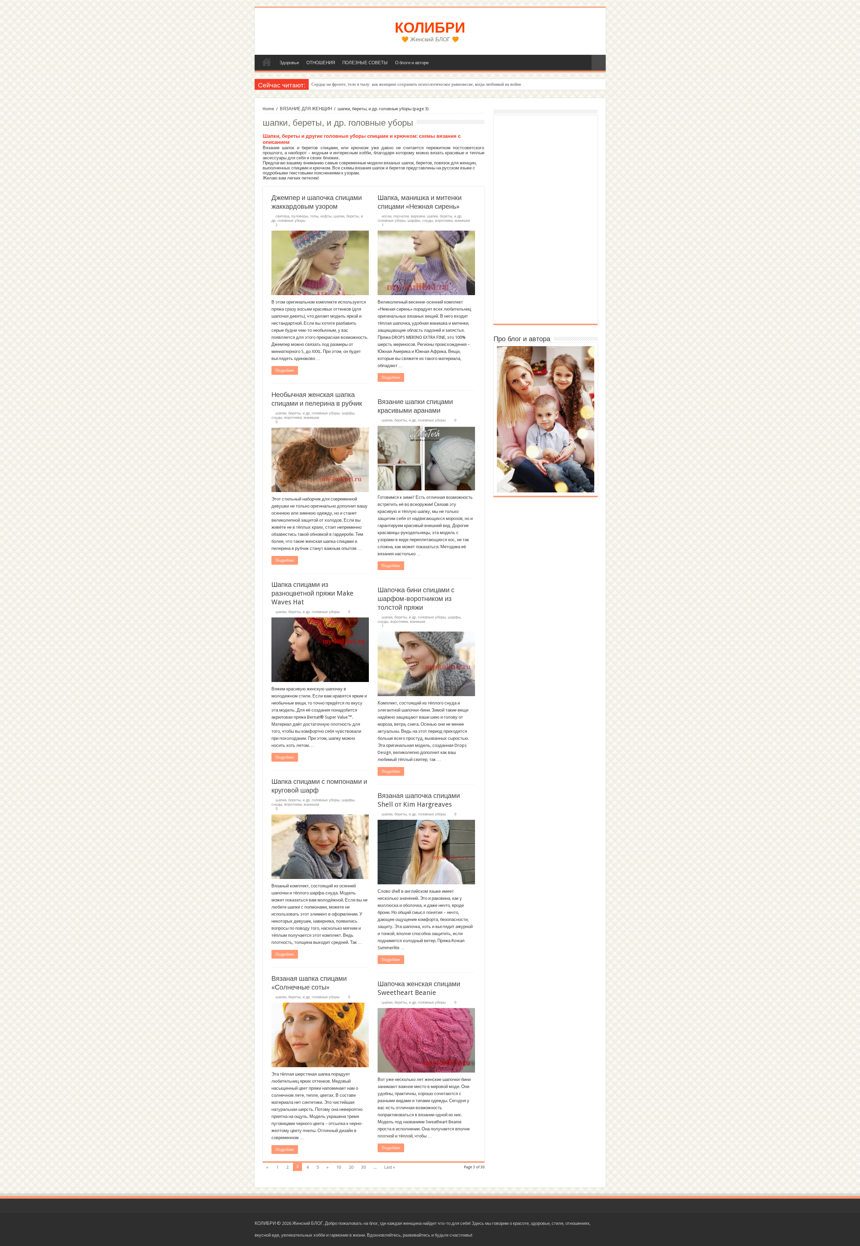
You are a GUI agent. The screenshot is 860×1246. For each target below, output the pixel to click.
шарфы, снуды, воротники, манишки (438, 220)
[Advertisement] (545, 219)
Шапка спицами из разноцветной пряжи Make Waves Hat (312, 593)
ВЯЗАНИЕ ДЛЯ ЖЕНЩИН (306, 108)
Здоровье (289, 62)
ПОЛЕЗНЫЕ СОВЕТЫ (365, 62)
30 (363, 1167)
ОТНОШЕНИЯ (320, 62)
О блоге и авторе (412, 62)
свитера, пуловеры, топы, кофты (303, 216)
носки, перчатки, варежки (403, 216)
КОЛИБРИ (430, 27)
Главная (266, 62)
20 (351, 1167)
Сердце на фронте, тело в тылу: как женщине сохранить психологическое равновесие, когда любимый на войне (416, 84)
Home (268, 108)
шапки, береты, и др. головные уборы (307, 413)
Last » (389, 1167)
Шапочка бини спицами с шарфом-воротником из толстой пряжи (416, 598)
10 (338, 1167)
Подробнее (284, 370)
